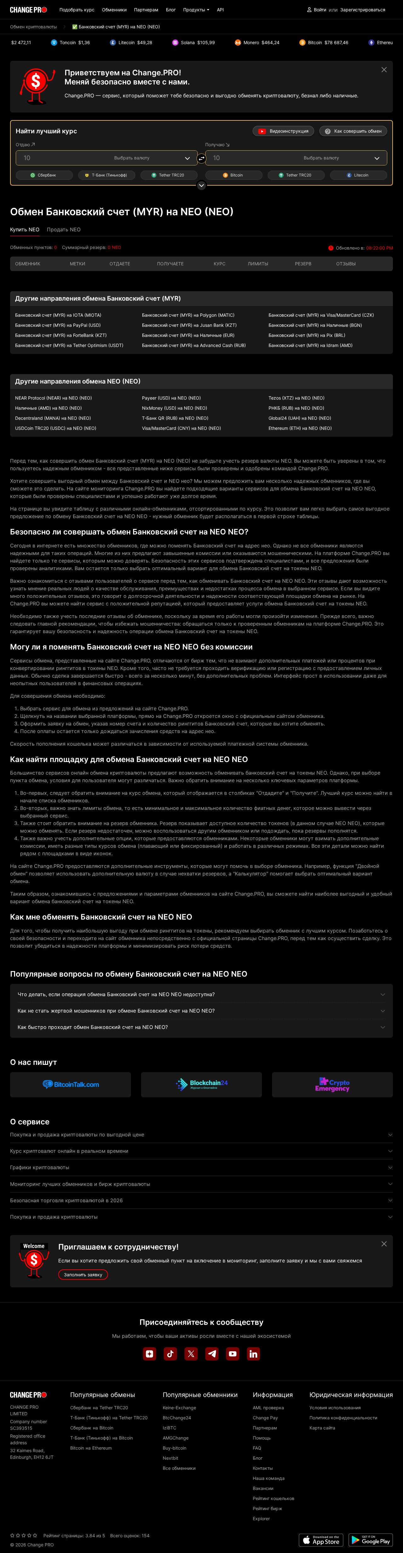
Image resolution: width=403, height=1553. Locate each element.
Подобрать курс (77, 9)
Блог (171, 9)
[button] (196, 9)
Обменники (114, 9)
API (220, 9)
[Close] (384, 69)
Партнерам (146, 9)
